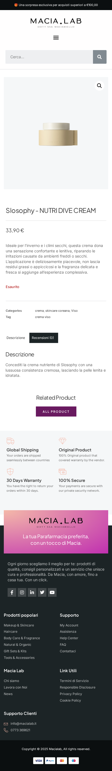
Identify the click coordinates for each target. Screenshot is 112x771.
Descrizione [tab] (16, 338)
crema (39, 311)
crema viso (43, 317)
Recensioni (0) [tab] (43, 338)
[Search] (100, 57)
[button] (56, 37)
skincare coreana (57, 311)
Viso (74, 311)
